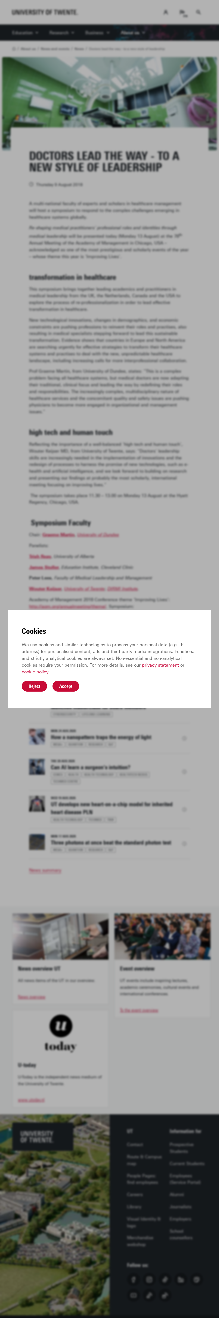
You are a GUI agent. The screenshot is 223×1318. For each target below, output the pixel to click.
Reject (34, 686)
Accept (65, 686)
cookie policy (35, 671)
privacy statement (160, 665)
